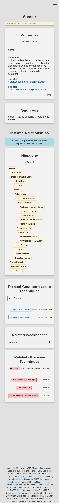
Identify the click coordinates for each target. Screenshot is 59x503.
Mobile (38, 368)
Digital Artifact (15, 173)
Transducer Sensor (23, 258)
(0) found (13, 342)
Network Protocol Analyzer (31, 241)
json (49, 95)
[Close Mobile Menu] (55, 4)
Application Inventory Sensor (32, 207)
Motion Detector (21, 245)
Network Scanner (24, 228)
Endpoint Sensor (24, 203)
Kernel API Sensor (27, 224)
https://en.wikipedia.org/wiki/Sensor (27, 89)
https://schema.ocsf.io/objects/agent (27, 81)
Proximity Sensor (22, 254)
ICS (22, 368)
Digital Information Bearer (21, 177)
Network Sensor (23, 232)
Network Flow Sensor (29, 237)
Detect (17, 298)
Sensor (16, 190)
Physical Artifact (16, 262)
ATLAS (46, 368)
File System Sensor (28, 211)
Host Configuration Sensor (31, 220)
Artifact (12, 168)
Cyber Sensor (20, 194)
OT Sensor (19, 185)
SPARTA (29, 368)
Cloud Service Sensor (26, 198)
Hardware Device (20, 181)
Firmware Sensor (27, 215)
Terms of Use (35, 471)
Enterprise (14, 368)
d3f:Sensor (31, 41)
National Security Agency (22, 479)
